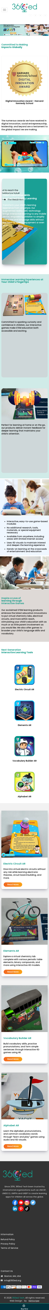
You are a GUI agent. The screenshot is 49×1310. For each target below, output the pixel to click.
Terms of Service (9, 1248)
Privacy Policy (8, 1243)
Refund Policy (8, 1239)
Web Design (16, 1300)
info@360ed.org (12, 1280)
